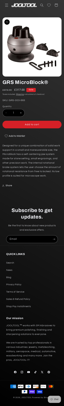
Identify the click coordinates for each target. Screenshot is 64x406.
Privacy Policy (13, 284)
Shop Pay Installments (18, 306)
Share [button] (9, 185)
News (9, 270)
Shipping (20, 94)
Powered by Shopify (41, 397)
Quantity (6, 106)
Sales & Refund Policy (18, 299)
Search (10, 263)
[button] (6, 5)
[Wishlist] (49, 5)
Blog (8, 277)
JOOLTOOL (26, 397)
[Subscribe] (54, 239)
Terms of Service (15, 292)
